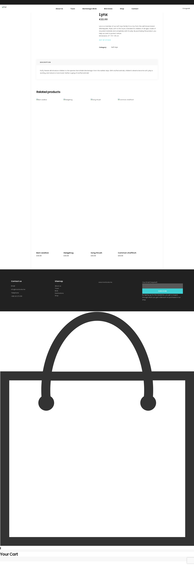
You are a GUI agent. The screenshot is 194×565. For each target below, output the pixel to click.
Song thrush (96, 253)
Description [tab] (45, 62)
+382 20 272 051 (16, 296)
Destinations (59, 293)
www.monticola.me (105, 282)
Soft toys (114, 47)
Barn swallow (42, 253)
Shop (56, 296)
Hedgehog (68, 253)
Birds (56, 291)
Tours (57, 288)
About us (58, 286)
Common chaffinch (127, 253)
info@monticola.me (18, 289)
